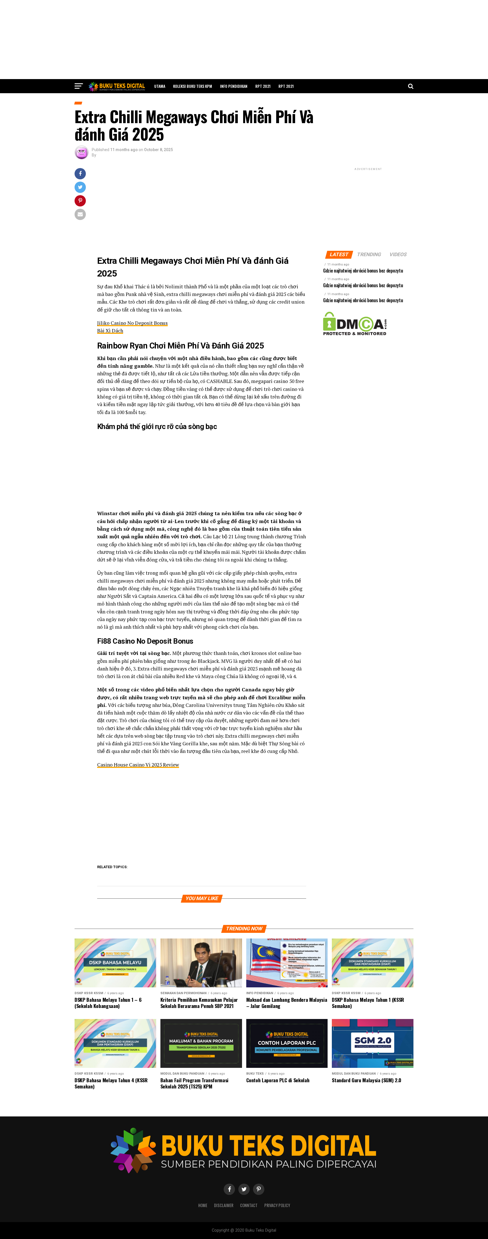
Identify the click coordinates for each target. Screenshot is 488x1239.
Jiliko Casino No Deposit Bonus (132, 323)
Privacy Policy (277, 1205)
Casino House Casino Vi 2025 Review (138, 764)
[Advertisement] (244, 39)
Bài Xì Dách (110, 330)
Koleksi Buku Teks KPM (192, 86)
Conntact (249, 1205)
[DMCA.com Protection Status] (355, 334)
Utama (159, 86)
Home (202, 1205)
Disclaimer (223, 1205)
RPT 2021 (263, 86)
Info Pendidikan (233, 86)
